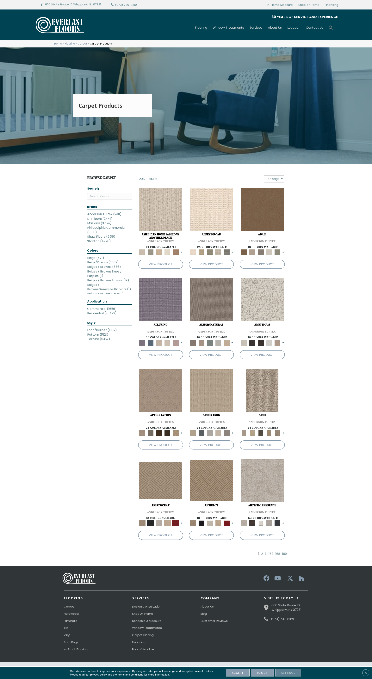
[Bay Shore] (269, 433)
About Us (275, 27)
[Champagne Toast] (252, 252)
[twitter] (289, 578)
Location (293, 27)
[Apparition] (260, 433)
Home (58, 44)
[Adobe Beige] (262, 390)
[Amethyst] (160, 300)
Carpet (82, 44)
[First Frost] (269, 342)
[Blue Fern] (210, 342)
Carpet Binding (143, 635)
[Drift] (218, 433)
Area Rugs (71, 642)
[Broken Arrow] (277, 433)
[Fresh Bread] (277, 342)
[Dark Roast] (260, 342)
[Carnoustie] (175, 433)
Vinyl (67, 635)
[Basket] (201, 342)
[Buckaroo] (175, 252)
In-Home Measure (280, 5)
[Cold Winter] (269, 523)
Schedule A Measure (146, 621)
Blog (204, 614)
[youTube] (277, 578)
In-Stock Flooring (76, 649)
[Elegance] (269, 252)
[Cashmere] (167, 523)
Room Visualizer (143, 649)
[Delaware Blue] (226, 252)
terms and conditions (130, 674)
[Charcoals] (252, 342)
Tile (66, 628)
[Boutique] (226, 342)
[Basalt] (159, 342)
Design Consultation (146, 606)
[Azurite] (150, 342)
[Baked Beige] (159, 252)
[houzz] (300, 578)
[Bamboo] (201, 252)
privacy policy (98, 674)
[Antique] (252, 433)
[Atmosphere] (150, 252)
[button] (331, 28)
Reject (262, 673)
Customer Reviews (214, 621)
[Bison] (159, 433)
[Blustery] (218, 342)
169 (284, 554)
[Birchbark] (167, 342)
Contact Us (314, 27)
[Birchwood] (160, 480)
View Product (160, 264)
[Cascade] (159, 523)
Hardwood (71, 614)
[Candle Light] (260, 523)
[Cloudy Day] (210, 433)
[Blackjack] (150, 523)
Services (256, 27)
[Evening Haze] (226, 433)
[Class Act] (260, 252)
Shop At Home (142, 614)
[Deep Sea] (277, 523)
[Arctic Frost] (150, 433)
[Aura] (211, 209)
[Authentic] (211, 390)
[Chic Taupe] (218, 252)
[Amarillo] (160, 390)
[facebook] (266, 578)
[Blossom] (175, 342)
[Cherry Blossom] (175, 523)
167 (271, 554)
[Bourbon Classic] (262, 209)
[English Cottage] (277, 252)
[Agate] (160, 209)
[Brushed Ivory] (167, 252)
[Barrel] (211, 300)
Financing (331, 5)
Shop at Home (308, 5)
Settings (288, 673)
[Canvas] (262, 300)
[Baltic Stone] (262, 480)
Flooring (201, 27)
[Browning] (167, 433)
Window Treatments (228, 27)
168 (277, 554)
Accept (238, 673)
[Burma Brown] (252, 523)
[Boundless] (210, 252)
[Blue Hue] (201, 433)
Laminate (70, 621)
